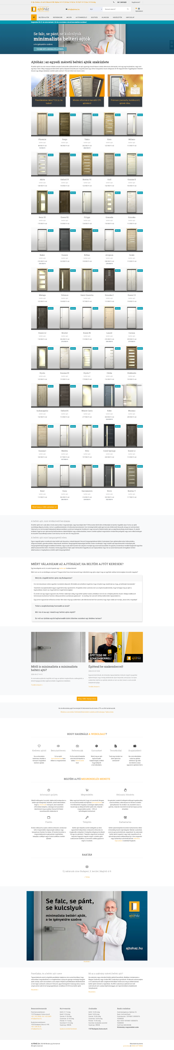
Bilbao (87, 255)
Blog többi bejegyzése (87, 699)
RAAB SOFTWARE (137, 1046)
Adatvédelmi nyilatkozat (89, 712)
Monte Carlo (87, 410)
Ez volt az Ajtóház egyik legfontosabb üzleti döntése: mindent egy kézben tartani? (68, 618)
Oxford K (65, 410)
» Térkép (87, 877)
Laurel (109, 333)
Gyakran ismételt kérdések (68, 1029)
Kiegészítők (117, 17)
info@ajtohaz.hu (74, 9)
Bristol (65, 333)
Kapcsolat (130, 17)
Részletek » (34, 990)
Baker (42, 255)
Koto (109, 139)
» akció (39, 49)
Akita (42, 179)
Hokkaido (131, 373)
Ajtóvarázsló (81, 17)
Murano (131, 410)
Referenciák (57, 17)
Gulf (109, 179)
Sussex (65, 255)
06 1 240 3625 (121, 2)
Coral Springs (109, 451)
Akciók (69, 17)
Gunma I (42, 451)
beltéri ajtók (44, 17)
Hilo (87, 451)
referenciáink (80, 760)
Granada (109, 217)
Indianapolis (42, 410)
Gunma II (132, 179)
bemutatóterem (97, 802)
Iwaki (131, 255)
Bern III (42, 217)
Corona (132, 333)
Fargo (64, 139)
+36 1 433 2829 (46, 1016)
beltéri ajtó (62, 568)
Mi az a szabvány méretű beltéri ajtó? (106, 973)
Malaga (42, 295)
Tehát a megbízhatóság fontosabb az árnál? (52, 606)
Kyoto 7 (87, 373)
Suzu (64, 491)
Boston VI (87, 179)
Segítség (94, 17)
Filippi (87, 217)
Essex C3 (132, 295)
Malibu (64, 451)
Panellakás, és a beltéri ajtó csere (46, 973)
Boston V (132, 491)
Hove (109, 491)
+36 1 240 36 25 (36, 1026)
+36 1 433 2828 (36, 1016)
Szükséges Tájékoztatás (105, 712)
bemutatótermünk (57, 758)
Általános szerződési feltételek (70, 712)
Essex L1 (132, 451)
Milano (131, 139)
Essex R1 (87, 333)
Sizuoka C (109, 295)
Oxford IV (64, 179)
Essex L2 (42, 333)
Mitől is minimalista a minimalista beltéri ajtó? (54, 668)
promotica (126, 1046)
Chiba (109, 373)
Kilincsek (105, 17)
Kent (42, 491)
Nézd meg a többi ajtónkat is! (44, 507)
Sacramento (87, 491)
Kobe (109, 410)
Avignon (109, 255)
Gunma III (64, 373)
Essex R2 (65, 217)
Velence (64, 295)
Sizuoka (131, 217)
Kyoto (42, 373)
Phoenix (42, 139)
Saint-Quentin (87, 295)
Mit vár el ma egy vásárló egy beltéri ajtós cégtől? (55, 612)
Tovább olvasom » (37, 685)
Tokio (87, 139)
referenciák (42, 805)
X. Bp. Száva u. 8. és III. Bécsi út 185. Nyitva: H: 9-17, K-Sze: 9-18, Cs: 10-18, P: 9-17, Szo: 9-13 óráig (63, 2)
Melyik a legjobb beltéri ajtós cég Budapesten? (53, 578)
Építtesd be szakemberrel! (106, 666)
